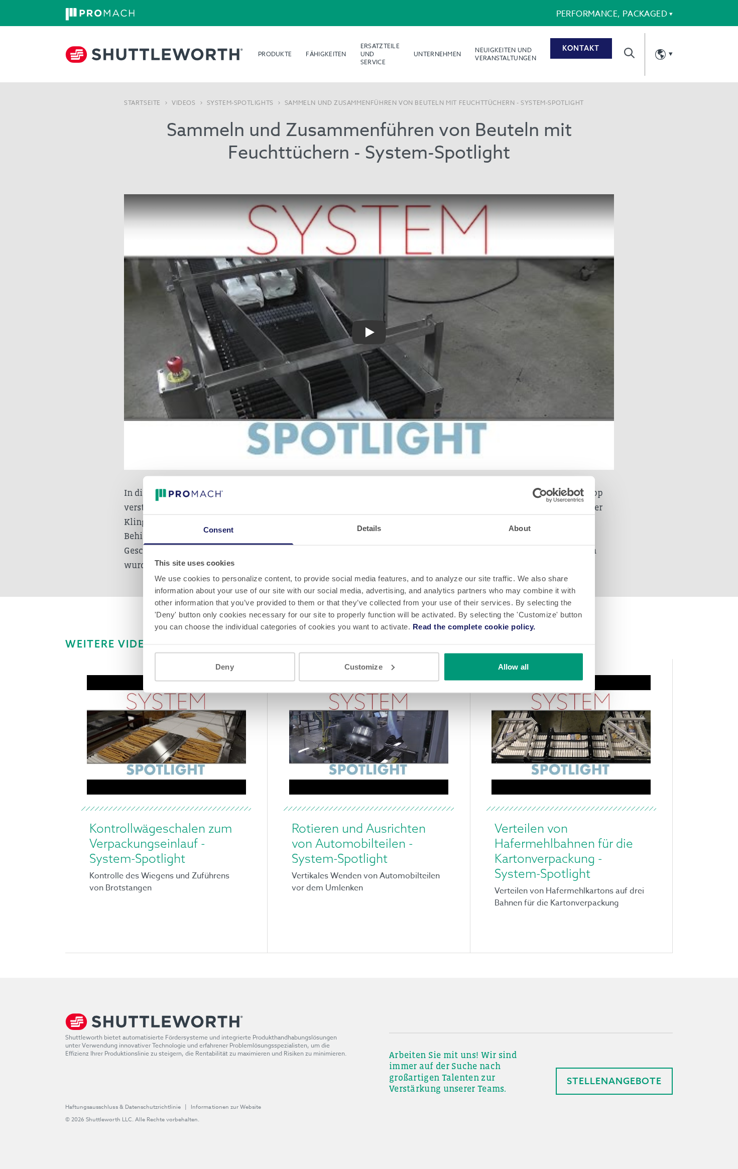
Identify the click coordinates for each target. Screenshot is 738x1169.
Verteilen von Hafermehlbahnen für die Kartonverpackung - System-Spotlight (564, 851)
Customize (363, 666)
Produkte (275, 54)
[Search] (629, 53)
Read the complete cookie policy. (474, 626)
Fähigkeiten (326, 54)
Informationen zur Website (226, 1107)
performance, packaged (611, 14)
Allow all (513, 666)
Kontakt (580, 48)
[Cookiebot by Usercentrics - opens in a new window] (540, 494)
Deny (224, 666)
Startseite (142, 103)
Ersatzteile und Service (380, 54)
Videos (184, 103)
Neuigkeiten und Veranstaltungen (505, 54)
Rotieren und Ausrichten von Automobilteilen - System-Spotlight (359, 843)
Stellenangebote (614, 1081)
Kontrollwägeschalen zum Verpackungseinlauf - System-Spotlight (160, 843)
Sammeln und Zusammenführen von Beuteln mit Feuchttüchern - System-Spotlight (434, 103)
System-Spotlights (240, 103)
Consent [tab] (218, 530)
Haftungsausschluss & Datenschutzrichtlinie (123, 1107)
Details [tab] (369, 528)
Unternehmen (437, 54)
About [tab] (520, 528)
